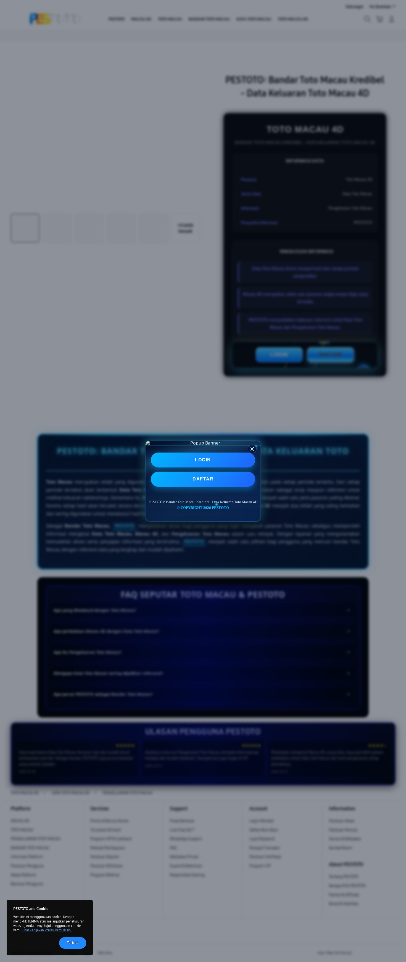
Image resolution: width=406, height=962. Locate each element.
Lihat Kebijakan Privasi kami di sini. (47, 930)
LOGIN (203, 460)
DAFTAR (203, 479)
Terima (72, 942)
